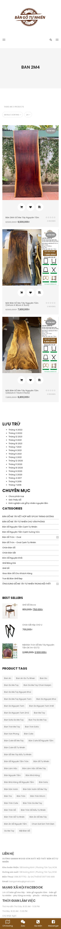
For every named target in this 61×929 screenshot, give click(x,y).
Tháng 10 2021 (15, 443)
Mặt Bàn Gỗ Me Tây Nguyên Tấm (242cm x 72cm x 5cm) (21, 391)
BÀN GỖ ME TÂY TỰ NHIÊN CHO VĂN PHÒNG (23, 521)
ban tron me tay (12, 726)
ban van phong (11, 733)
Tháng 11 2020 (15, 464)
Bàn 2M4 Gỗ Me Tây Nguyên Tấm (22, 217)
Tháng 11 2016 (15, 481)
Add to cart (21, 207)
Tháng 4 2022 (15, 429)
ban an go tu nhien (25, 678)
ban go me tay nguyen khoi (17, 692)
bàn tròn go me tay (32, 803)
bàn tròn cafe (11, 803)
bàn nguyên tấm (12, 775)
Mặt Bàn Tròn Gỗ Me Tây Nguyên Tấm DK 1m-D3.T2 (38, 646)
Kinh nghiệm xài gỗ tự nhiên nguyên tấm (28, 503)
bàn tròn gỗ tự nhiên (14, 817)
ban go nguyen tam (14, 706)
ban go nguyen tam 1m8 (41, 706)
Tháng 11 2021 (15, 440)
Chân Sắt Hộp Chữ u (32, 624)
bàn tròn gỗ (10, 810)
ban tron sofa (32, 726)
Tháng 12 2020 (16, 460)
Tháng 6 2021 (15, 450)
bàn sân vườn (11, 789)
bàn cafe (28, 733)
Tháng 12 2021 (15, 436)
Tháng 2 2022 (15, 433)
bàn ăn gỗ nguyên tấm (15, 824)
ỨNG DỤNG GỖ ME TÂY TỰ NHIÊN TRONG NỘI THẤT (26, 583)
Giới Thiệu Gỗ (15, 499)
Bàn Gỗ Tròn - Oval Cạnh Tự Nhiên (19, 542)
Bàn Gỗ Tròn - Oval (11, 537)
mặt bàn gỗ (24, 830)
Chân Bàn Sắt (9, 552)
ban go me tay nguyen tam (17, 699)
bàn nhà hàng (33, 775)
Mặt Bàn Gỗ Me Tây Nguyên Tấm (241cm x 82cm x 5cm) (21, 304)
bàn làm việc (10, 768)
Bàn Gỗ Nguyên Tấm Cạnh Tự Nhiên (19, 526)
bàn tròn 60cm (37, 796)
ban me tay (39, 712)
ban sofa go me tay (14, 719)
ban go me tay (11, 685)
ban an (7, 678)
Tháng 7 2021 (15, 446)
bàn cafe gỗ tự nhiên (14, 747)
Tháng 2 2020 (15, 474)
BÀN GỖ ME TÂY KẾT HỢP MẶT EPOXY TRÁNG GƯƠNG (28, 516)
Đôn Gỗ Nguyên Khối (12, 557)
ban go (43, 678)
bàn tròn (21, 796)
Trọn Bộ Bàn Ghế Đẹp (12, 578)
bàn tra (8, 796)
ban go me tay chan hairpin (37, 685)
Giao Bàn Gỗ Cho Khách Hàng (17, 573)
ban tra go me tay (38, 719)
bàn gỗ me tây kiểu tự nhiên (17, 754)
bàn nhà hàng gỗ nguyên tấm (19, 782)
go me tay (9, 830)
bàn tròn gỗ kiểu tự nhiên (33, 810)
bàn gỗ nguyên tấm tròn (16, 761)
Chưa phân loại (16, 496)
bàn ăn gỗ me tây (38, 817)
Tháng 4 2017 (15, 478)
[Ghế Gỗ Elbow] (10, 610)
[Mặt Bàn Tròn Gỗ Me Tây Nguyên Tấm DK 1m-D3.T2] (10, 650)
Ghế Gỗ (5, 568)
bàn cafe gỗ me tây (14, 740)
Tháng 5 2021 (15, 453)
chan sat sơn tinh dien (43, 824)
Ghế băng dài (9, 563)
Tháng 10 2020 (16, 467)
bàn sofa (43, 782)
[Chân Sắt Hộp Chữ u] (10, 630)
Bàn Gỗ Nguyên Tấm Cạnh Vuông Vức (21, 531)
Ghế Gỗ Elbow (29, 604)
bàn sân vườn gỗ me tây (35, 789)
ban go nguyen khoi (46, 699)
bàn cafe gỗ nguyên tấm (41, 740)
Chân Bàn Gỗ (8, 547)
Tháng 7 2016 (15, 484)
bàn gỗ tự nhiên (41, 761)
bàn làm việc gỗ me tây (34, 768)
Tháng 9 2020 (15, 471)
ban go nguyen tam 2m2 (16, 712)
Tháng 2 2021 (15, 457)
